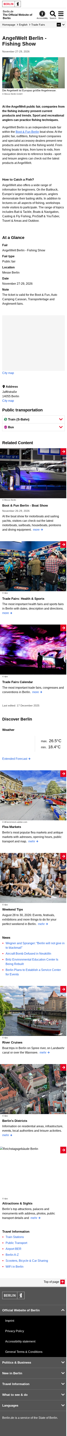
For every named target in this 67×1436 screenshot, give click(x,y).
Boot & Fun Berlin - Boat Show (25, 505)
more (36, 529)
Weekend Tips (12, 909)
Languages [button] (10, 1405)
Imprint (9, 1320)
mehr (31, 841)
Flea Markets (11, 827)
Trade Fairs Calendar (17, 682)
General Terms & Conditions (23, 1351)
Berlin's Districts (14, 1121)
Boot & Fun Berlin (27, 131)
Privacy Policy (14, 1331)
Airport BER (13, 1248)
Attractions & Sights (17, 1203)
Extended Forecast (14, 758)
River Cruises (12, 1042)
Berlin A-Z (12, 1254)
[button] (61, 24)
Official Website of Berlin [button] (21, 1310)
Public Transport (16, 1242)
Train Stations (15, 1237)
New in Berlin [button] (12, 1373)
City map (8, 373)
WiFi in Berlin (14, 1266)
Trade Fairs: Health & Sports (23, 598)
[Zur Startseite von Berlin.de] (13, 1298)
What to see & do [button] (15, 1395)
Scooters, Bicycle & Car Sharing (27, 1260)
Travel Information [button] (15, 1384)
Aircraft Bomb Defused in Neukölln (28, 953)
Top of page (51, 1281)
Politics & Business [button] (16, 1362)
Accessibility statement (20, 1341)
